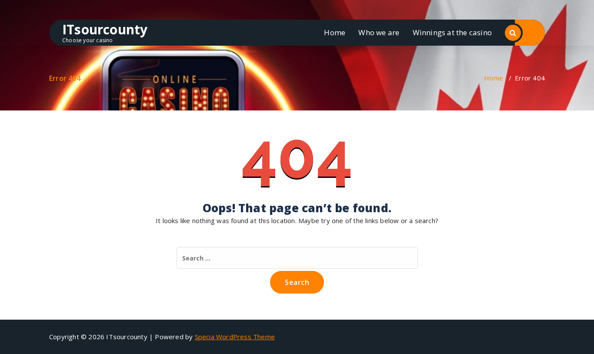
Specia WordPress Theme (235, 336)
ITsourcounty (104, 29)
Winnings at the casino (452, 32)
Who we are (378, 32)
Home (334, 32)
